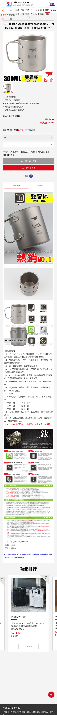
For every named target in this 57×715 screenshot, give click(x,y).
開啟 (52, 4)
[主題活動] (3, 10)
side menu (51, 695)
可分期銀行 (30, 130)
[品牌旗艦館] (11, 10)
